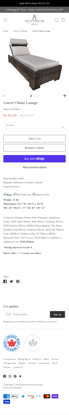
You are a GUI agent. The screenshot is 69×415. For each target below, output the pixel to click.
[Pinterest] (13, 376)
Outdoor (22, 363)
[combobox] (34, 127)
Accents (54, 359)
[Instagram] (8, 376)
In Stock (32, 363)
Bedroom (37, 359)
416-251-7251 (44, 3)
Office (46, 359)
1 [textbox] (6, 128)
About (54, 363)
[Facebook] (3, 376)
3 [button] (38, 96)
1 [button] (31, 96)
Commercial (43, 363)
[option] (34, 64)
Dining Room (24, 359)
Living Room (9, 359)
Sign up (57, 314)
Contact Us (18, 367)
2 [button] (34, 96)
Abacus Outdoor (12, 109)
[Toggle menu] (5, 20)
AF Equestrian (9, 363)
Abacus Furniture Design (31, 384)
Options (7, 367)
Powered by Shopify (12, 387)
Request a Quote (34, 147)
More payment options (34, 167)
